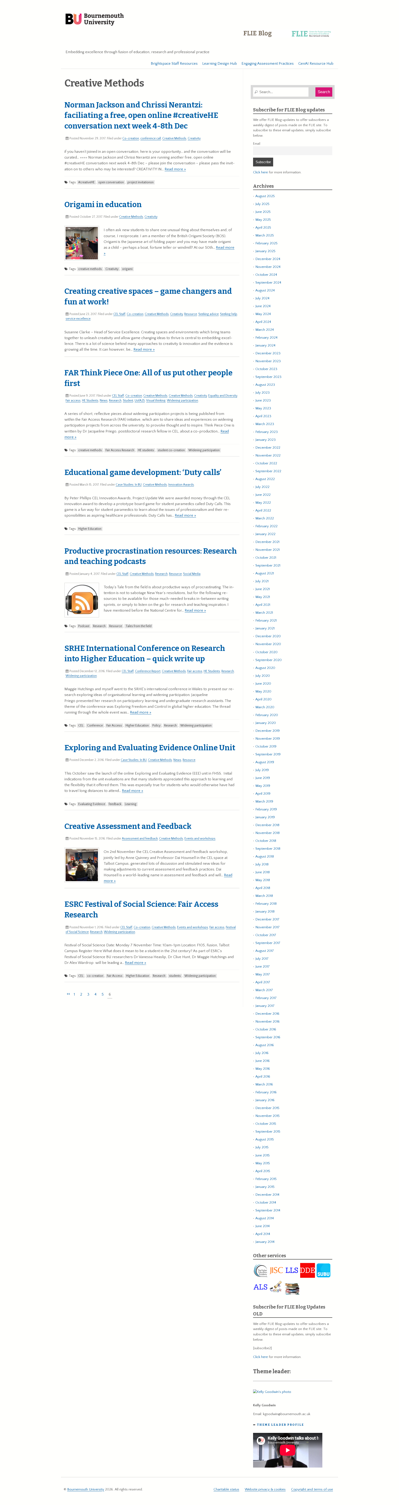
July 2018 (262, 864)
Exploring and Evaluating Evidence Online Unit (149, 747)
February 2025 (266, 243)
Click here (260, 172)
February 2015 (266, 1179)
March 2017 (264, 990)
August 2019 (264, 762)
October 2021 (265, 558)
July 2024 (262, 298)
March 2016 (264, 1084)
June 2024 (263, 306)
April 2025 (263, 228)
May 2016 (262, 1069)
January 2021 (265, 628)
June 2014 (262, 1226)
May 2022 (263, 503)
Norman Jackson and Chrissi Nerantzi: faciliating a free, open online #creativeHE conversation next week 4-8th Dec (141, 115)
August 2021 (264, 573)
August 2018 (264, 856)
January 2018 (265, 911)
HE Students (90, 400)
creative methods (90, 269)
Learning (130, 804)
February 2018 (266, 904)
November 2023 (268, 361)
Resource (190, 314)
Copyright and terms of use (312, 1489)
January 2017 (265, 1006)
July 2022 (262, 487)
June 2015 (262, 1155)
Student (128, 400)
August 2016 (264, 1045)
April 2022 (263, 510)
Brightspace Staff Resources (174, 63)
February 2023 (266, 432)
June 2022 (263, 495)
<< (68, 994)
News (104, 400)
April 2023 (263, 416)
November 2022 (268, 455)
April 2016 (262, 1077)
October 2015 (265, 1124)
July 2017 (262, 959)
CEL (80, 725)
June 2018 (262, 872)
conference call (150, 138)
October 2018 (265, 841)
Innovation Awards (181, 484)
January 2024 (265, 345)
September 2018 (267, 849)
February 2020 (266, 715)
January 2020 (265, 723)
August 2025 (265, 196)
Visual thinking (156, 400)
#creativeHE (86, 182)
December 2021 (267, 542)
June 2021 (262, 589)
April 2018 (262, 888)
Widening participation (182, 400)
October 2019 (265, 746)
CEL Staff (119, 314)
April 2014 (262, 1234)
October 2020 (266, 652)
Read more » (175, 169)
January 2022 (265, 534)
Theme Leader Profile (280, 1424)
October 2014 (265, 1203)
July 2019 (262, 770)
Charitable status (226, 1489)
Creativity (194, 138)
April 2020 (263, 699)
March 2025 (264, 235)
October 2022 (266, 463)
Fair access (73, 400)
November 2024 (268, 267)
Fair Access (114, 725)
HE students (146, 450)
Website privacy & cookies (265, 1489)
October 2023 (266, 369)
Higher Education (89, 528)
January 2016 (265, 1100)
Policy (156, 725)
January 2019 (265, 817)
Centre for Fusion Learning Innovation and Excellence (288, 37)
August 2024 (265, 290)
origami (127, 269)
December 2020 (268, 636)
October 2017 (265, 935)
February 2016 (266, 1092)
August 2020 (265, 668)
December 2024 (267, 259)
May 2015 (262, 1163)
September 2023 (268, 377)
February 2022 (266, 526)
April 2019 (262, 794)
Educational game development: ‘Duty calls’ (142, 472)
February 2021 (266, 620)
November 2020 (268, 644)
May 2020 (263, 691)
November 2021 (267, 550)
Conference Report (147, 671)
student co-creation (171, 450)
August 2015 (264, 1139)
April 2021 (262, 605)
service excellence (78, 318)
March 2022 (264, 518)
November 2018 (267, 833)
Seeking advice (208, 314)
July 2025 (262, 204)
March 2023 (264, 424)
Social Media (191, 574)
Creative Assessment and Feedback (127, 826)
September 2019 (268, 754)
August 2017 (264, 951)
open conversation (111, 182)
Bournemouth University (95, 19)
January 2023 (265, 440)
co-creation (95, 976)
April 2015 (262, 1171)
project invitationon (140, 182)
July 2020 (262, 676)
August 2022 (265, 479)
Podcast (83, 626)
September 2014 (267, 1210)
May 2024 (263, 314)
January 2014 (265, 1242)
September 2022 (268, 471)
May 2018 (262, 880)
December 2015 (267, 1108)
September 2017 (267, 943)
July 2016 (262, 1053)
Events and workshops (199, 838)
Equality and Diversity (222, 395)
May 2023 (263, 408)
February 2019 (266, 809)
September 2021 (267, 565)
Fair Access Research (120, 450)
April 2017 (262, 982)
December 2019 (267, 731)
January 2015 (265, 1187)
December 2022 (267, 448)
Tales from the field (138, 626)
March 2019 (264, 801)
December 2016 (267, 1014)
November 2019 (267, 739)
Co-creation (130, 138)
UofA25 (140, 400)
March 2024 (264, 330)
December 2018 (267, 825)
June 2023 (263, 400)
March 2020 (264, 707)
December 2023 (268, 353)
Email (256, 144)
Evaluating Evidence (91, 804)
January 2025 (265, 251)
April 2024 (263, 322)
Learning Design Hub (219, 63)
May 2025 (263, 220)
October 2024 (266, 275)
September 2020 (268, 660)
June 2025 (263, 212)
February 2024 (266, 338)
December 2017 (267, 919)
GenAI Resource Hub (315, 63)
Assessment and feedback (140, 838)
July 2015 (262, 1147)
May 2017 (262, 974)
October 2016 (265, 1029)
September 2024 (268, 283)
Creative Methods (174, 138)
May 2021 (262, 597)
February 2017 (266, 998)
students (175, 976)
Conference (95, 725)
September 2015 (267, 1132)
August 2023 (265, 385)
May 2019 (262, 786)
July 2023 (262, 393)
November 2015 (267, 1116)
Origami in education (103, 204)
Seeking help (228, 314)
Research (115, 400)
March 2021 (264, 613)
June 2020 (263, 684)
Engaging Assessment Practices (268, 63)
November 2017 (267, 927)
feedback (115, 804)
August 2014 (264, 1218)
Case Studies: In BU (129, 484)
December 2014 (267, 1195)
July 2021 (262, 581)
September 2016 (267, 1037)
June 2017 (262, 967)
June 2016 (262, 1061)
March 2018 (264, 896)
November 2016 (267, 1022)
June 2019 (262, 778)
